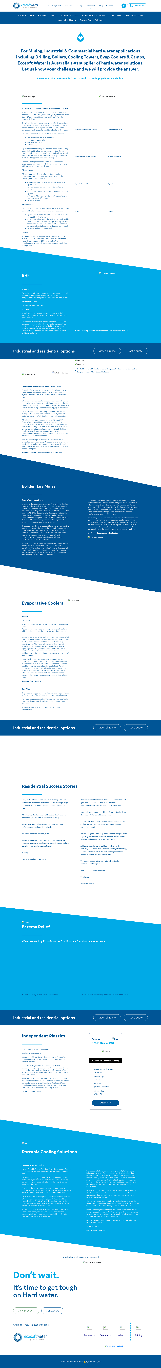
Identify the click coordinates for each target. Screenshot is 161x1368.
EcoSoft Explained (54, 6)
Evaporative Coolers (134, 15)
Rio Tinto (22, 15)
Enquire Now (105, 1102)
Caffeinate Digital (94, 1362)
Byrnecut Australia (69, 15)
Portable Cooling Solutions (91, 20)
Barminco (42, 15)
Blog (101, 6)
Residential (69, 6)
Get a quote (136, 351)
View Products (26, 1310)
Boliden (54, 15)
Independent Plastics (67, 20)
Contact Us (52, 1310)
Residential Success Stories (93, 15)
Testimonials (90, 6)
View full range (107, 351)
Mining (79, 6)
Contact (109, 6)
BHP (32, 15)
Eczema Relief (116, 15)
